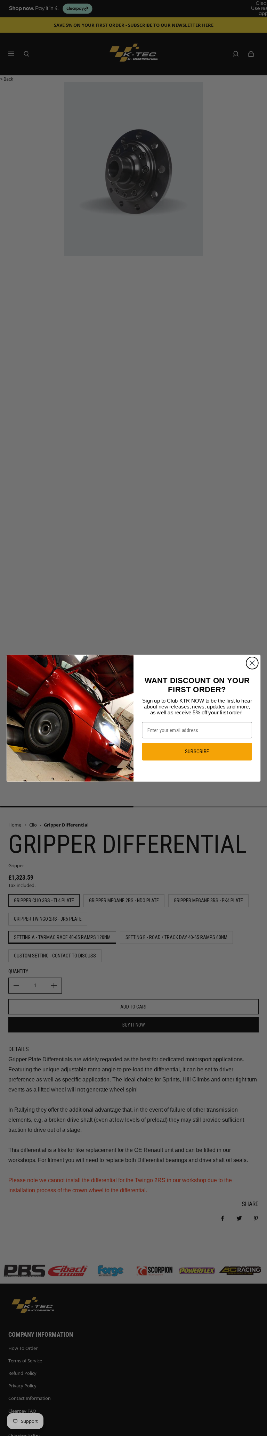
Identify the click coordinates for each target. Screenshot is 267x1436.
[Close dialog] (252, 663)
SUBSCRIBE (197, 751)
